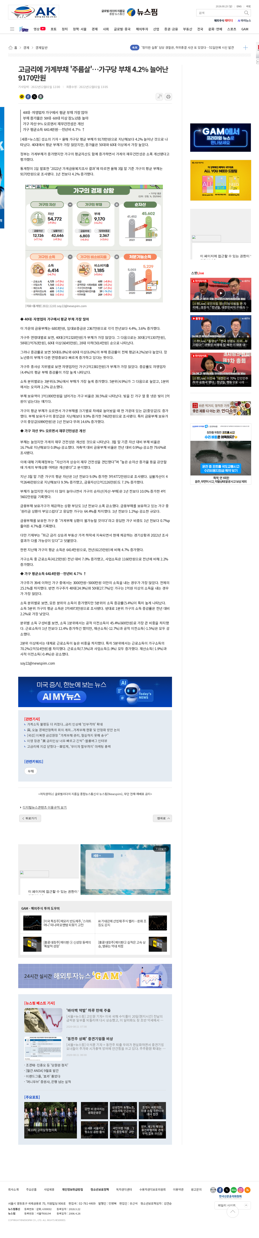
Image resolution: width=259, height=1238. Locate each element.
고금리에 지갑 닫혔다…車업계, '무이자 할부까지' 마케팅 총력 (69, 746)
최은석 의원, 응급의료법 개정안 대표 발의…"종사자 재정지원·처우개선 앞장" (190, 50)
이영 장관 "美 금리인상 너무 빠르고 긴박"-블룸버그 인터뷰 (67, 740)
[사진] (43, 1019)
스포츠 (231, 29)
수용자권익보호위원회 (152, 1189)
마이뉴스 (244, 20)
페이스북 (28, 96)
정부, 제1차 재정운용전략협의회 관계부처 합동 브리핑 (152, 1130)
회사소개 (13, 1189)
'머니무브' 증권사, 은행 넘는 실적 (48, 1081)
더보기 (245, 48)
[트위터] (227, 1190)
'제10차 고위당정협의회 (42, 1130)
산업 (156, 29)
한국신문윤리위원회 (230, 1197)
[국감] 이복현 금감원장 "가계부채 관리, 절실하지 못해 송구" (68, 735)
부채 (31, 771)
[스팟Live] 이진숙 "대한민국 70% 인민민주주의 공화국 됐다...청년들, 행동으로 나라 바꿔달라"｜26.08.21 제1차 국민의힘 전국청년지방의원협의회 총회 (220, 380)
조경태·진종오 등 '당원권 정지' (47, 1065)
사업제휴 (49, 1189)
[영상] (220, 294)
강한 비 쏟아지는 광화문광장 (95, 1110)
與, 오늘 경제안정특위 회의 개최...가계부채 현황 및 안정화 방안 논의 (73, 730)
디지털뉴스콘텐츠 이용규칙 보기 (45, 807)
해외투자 (142, 29)
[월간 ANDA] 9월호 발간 (42, 1070)
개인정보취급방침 (72, 1189)
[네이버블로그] (234, 1190)
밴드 (40, 96)
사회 (106, 29)
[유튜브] (213, 1190)
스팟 (197, 273)
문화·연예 (215, 29)
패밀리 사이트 (227, 1205)
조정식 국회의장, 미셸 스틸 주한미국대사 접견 (152, 1110)
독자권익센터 (124, 1189)
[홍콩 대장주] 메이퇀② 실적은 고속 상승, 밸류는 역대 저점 (121, 944)
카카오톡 (21, 96)
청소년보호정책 (99, 1189)
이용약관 (178, 1189)
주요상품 (31, 1189)
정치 (65, 29)
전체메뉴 (12, 29)
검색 (247, 13)
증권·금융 (171, 29)
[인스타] (241, 1190)
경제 (95, 29)
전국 (200, 29)
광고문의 (196, 1189)
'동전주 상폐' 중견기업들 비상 (89, 1038)
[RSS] (247, 1190)
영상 (37, 29)
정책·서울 (80, 29)
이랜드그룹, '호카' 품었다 (43, 1076)
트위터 (34, 96)
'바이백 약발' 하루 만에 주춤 (88, 1010)
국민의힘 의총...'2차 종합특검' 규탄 (123, 1130)
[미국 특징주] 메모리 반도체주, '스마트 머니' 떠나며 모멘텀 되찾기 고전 (67, 923)
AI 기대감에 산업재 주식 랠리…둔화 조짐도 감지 (122, 923)
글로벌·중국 (122, 29)
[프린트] (168, 96)
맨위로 (161, 818)
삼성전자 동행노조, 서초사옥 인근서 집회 (123, 1110)
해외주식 (223, 20)
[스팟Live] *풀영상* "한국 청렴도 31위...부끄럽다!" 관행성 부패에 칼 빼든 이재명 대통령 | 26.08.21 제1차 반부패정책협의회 (220, 342)
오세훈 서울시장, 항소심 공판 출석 (95, 1130)
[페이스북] (220, 1190)
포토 (54, 29)
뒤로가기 (31, 818)
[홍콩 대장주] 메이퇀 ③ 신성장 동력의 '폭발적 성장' (67, 944)
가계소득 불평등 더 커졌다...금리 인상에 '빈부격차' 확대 (65, 724)
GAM (244, 29)
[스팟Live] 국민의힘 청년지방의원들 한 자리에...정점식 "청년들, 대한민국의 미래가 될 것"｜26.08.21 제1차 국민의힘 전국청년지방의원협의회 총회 (221, 305)
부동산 (187, 29)
